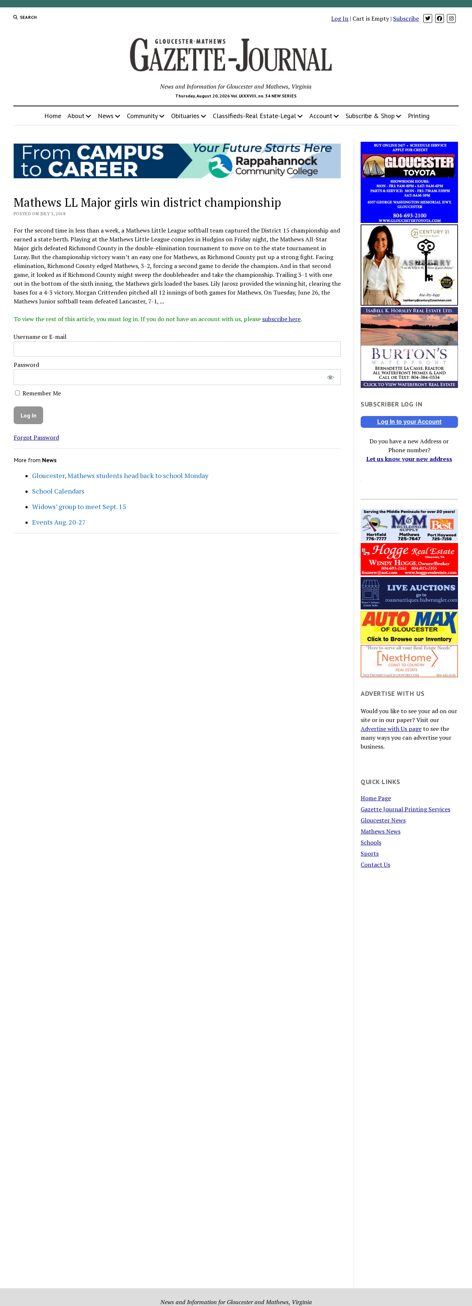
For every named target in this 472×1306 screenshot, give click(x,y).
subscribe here (281, 319)
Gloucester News (383, 820)
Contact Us (375, 864)
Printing (419, 115)
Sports (370, 853)
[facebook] (439, 18)
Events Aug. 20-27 (59, 522)
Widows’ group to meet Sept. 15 (79, 506)
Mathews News (380, 831)
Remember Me (41, 393)
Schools (371, 842)
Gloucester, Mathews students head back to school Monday (120, 475)
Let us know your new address (409, 459)
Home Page (376, 798)
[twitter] (427, 18)
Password (26, 365)
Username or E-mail (40, 337)
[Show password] (330, 377)
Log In (339, 18)
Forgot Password (36, 437)
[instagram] (451, 18)
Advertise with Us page (391, 729)
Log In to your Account (409, 422)
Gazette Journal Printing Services (405, 809)
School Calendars (58, 491)
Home (52, 115)
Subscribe (406, 18)
